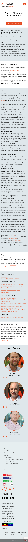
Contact (5, 471)
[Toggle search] (22, 4)
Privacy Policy (7, 448)
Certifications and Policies (10, 452)
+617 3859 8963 (13, 265)
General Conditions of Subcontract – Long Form (12, 284)
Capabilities (6, 455)
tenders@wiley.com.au (14, 70)
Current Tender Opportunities (14, 23)
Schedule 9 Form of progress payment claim (11, 306)
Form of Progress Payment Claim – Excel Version (12, 317)
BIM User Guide (5, 292)
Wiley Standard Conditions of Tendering (10, 278)
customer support (13, 238)
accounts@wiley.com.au (6, 266)
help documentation (16, 240)
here (14, 235)
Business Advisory (9, 457)
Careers (6, 465)
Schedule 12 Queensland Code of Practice (10, 311)
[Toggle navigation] (24, 4)
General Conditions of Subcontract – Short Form (12, 286)
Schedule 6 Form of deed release (9, 298)
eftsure (3, 100)
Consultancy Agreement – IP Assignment (10, 290)
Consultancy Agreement (6, 287)
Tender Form (4, 277)
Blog (5, 469)
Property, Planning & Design (11, 463)
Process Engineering (9, 461)
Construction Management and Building (14, 459)
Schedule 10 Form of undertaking (9, 308)
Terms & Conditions (8, 450)
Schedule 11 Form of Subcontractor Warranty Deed (13, 309)
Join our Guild (4, 340)
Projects (6, 468)
